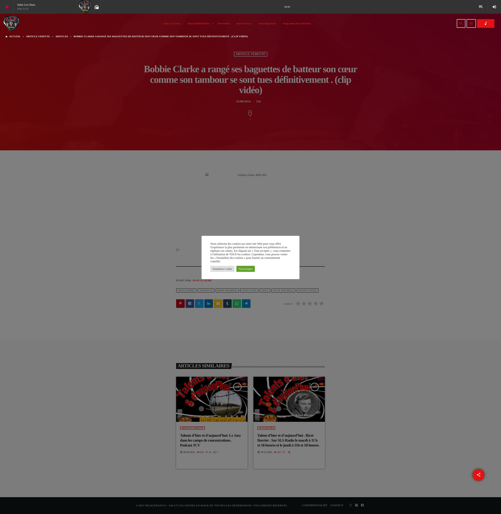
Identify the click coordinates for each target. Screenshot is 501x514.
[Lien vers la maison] (11, 23)
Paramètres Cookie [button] (222, 268)
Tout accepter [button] (245, 268)
